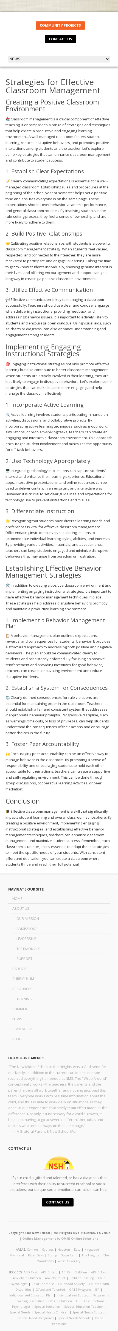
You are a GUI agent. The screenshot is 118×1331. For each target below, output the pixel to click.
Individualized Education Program (81, 1295)
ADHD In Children (74, 1272)
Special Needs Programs (36, 1318)
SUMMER (19, 1008)
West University (69, 1261)
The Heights (90, 1255)
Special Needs (20, 1312)
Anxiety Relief (55, 1278)
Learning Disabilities (29, 1301)
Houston (64, 1249)
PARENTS (19, 968)
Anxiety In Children (27, 1278)
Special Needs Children (51, 1312)
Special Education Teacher (83, 1306)
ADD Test (30, 1272)
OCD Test (83, 1301)
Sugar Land (69, 1255)
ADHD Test (99, 1272)
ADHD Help (49, 1272)
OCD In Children (60, 1301)
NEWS (17, 1018)
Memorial (17, 1255)
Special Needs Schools (74, 1318)
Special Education (47, 1306)
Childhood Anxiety (71, 1284)
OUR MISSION (27, 918)
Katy (77, 1249)
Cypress (48, 1249)
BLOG (17, 1038)
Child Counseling (81, 1278)
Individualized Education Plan (30, 1295)
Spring (52, 1255)
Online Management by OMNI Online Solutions (60, 1238)
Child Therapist (43, 1284)
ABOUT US (20, 908)
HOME (17, 898)
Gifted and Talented (50, 1289)
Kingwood (92, 1249)
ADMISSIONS (27, 928)
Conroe (32, 1249)
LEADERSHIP (26, 938)
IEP (97, 1289)
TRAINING (24, 998)
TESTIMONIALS (28, 948)
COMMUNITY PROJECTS (60, 25)
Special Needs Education (90, 1312)
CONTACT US (60, 38)
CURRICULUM (23, 978)
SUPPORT (24, 958)
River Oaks (36, 1255)
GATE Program (80, 1289)
